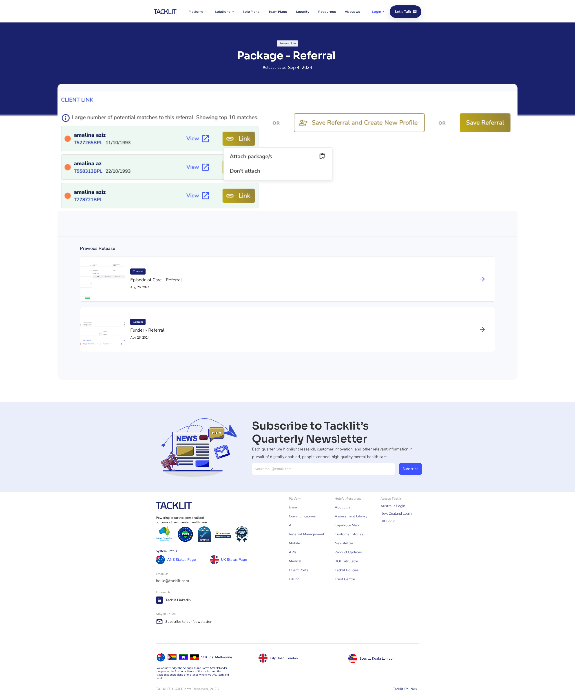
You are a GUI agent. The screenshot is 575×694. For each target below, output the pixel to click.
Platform (196, 12)
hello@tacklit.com (172, 580)
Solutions (222, 12)
